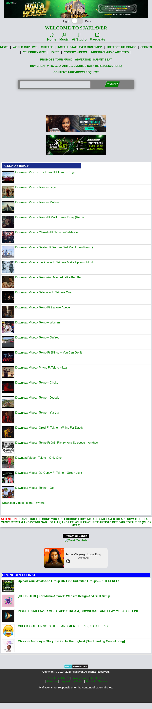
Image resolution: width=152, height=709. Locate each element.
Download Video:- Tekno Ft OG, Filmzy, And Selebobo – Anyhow (56, 442)
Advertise (52, 681)
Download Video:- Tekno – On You (37, 337)
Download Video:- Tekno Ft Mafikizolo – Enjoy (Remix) (50, 217)
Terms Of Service (96, 681)
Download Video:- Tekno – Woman (37, 322)
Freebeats (97, 39)
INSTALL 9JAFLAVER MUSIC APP (79, 47)
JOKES (54, 52)
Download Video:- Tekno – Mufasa (37, 202)
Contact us (97, 678)
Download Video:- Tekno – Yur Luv (37, 412)
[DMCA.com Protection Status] (76, 667)
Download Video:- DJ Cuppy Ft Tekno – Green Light (48, 472)
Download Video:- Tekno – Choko (36, 382)
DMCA (65, 678)
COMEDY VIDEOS (75, 52)
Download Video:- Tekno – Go (34, 487)
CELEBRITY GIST (34, 52)
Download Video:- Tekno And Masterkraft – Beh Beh (48, 277)
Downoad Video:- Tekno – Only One (38, 457)
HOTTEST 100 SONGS (121, 47)
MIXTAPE (47, 47)
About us (54, 678)
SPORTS (146, 47)
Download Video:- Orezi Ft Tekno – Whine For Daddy (49, 427)
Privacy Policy (80, 678)
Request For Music (72, 681)
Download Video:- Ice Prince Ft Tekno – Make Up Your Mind (54, 262)
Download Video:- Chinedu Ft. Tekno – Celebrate (46, 232)
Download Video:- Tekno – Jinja (35, 187)
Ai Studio (79, 39)
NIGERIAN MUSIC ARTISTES (110, 52)
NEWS (4, 47)
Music (64, 39)
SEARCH (112, 84)
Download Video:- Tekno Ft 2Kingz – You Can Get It (48, 352)
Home (51, 39)
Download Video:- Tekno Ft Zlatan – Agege (42, 307)
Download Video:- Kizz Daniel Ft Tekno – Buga (45, 172)
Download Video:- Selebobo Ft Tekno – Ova (43, 292)
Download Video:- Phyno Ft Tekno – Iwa (41, 367)
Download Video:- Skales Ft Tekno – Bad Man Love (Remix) (54, 247)
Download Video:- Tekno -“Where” (24, 502)
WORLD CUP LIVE (25, 47)
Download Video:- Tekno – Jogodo (37, 397)
